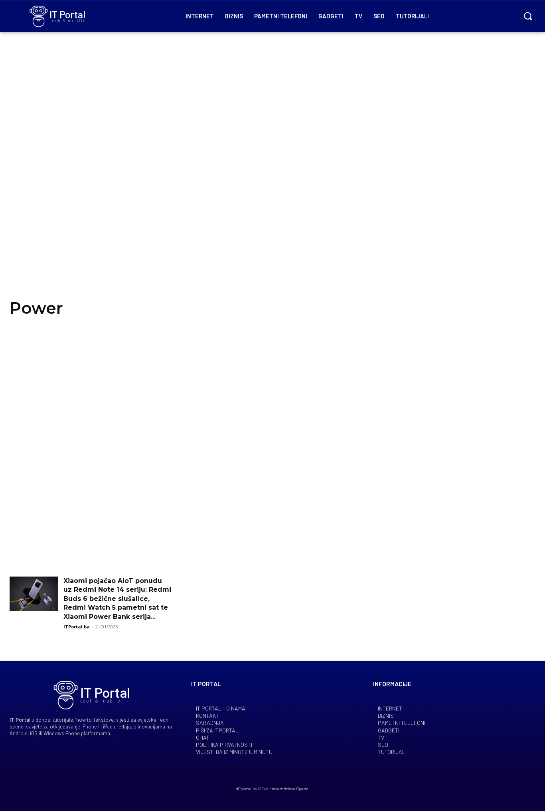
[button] (527, 16)
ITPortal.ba (76, 627)
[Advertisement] (272, 175)
